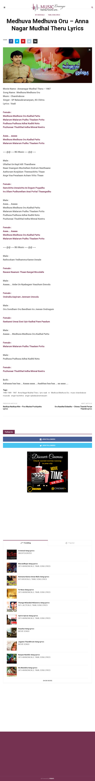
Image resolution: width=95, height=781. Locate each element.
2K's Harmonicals (26, 566)
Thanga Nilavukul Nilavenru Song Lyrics (33, 603)
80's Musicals (40, 15)
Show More (47, 681)
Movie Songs (23, 631)
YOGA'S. (51, 778)
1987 (15, 393)
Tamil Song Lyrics (54, 15)
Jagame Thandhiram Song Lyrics (31, 642)
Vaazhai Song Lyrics (26, 629)
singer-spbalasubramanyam (36, 396)
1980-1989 (7, 393)
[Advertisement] (47, 515)
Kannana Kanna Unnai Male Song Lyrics (33, 577)
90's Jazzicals (24, 605)
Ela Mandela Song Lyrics (27, 668)
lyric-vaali (43, 393)
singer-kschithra (17, 396)
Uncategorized (25, 553)
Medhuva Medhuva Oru (60, 393)
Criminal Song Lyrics (26, 551)
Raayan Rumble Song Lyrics (29, 655)
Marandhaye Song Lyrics (28, 564)
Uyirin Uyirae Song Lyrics (28, 616)
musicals (6, 396)
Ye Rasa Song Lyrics (26, 590)
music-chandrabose (78, 393)
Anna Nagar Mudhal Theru (28, 393)
